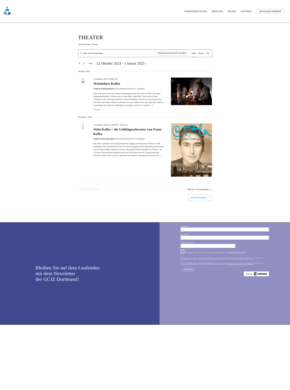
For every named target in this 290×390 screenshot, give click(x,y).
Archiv (231, 11)
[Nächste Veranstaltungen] (83, 63)
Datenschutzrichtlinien (237, 252)
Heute (91, 63)
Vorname (184, 226)
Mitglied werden (270, 11)
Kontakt (246, 11)
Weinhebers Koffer (106, 83)
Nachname (185, 234)
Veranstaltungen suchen (171, 53)
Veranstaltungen (195, 11)
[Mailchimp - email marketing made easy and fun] (256, 276)
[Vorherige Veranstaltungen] (79, 63)
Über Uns (217, 11)
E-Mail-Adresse (187, 243)
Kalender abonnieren (199, 197)
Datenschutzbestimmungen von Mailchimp (240, 264)
